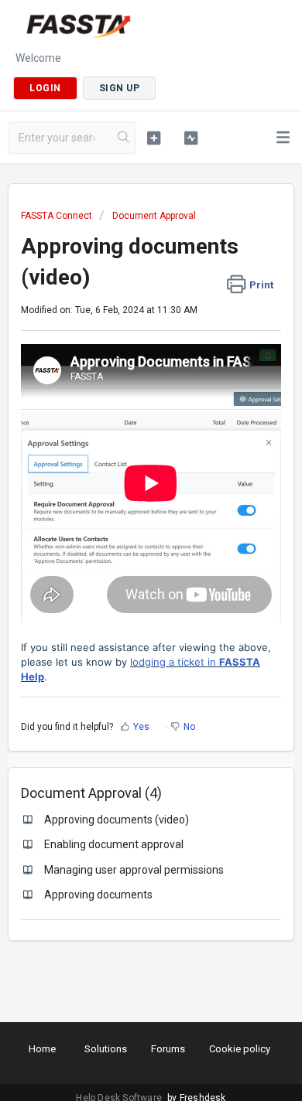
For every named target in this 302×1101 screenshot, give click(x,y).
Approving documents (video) (116, 819)
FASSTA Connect (56, 215)
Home (42, 1049)
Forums (168, 1049)
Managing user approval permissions (134, 870)
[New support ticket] (153, 137)
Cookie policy (239, 1049)
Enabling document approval (114, 844)
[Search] (124, 137)
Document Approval (154, 215)
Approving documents (98, 894)
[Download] (122, 545)
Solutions (105, 1049)
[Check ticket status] (190, 137)
